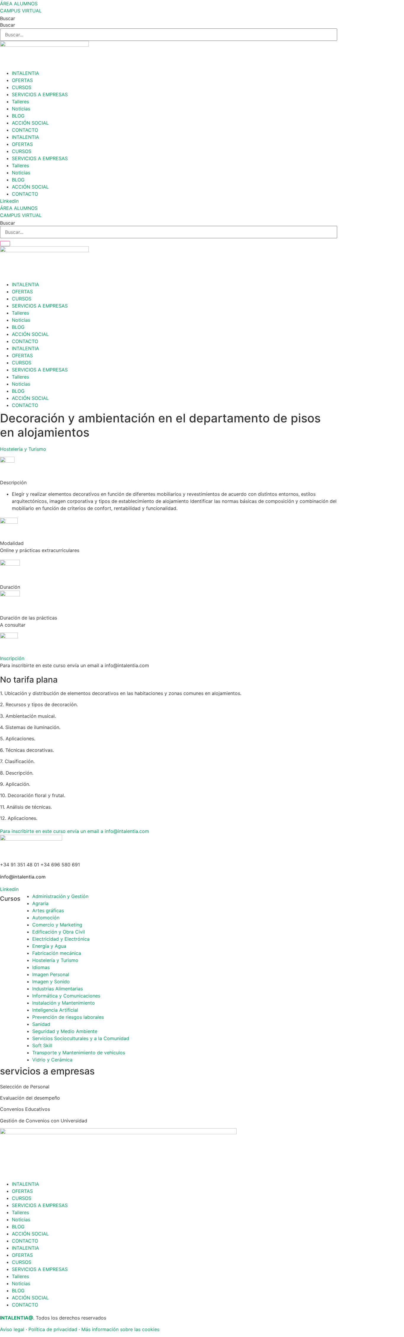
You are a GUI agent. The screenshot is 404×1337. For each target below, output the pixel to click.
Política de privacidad (52, 1329)
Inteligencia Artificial (55, 1010)
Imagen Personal (50, 974)
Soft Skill (42, 1045)
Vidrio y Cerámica (52, 1060)
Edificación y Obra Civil (58, 932)
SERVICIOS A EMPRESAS (40, 94)
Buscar (7, 18)
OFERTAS (22, 80)
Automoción (45, 918)
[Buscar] (5, 243)
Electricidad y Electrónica (61, 939)
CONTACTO (25, 130)
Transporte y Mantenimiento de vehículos (78, 1053)
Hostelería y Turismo (23, 449)
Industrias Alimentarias (57, 989)
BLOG (18, 116)
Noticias (21, 109)
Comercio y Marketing (57, 925)
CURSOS (21, 87)
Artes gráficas (48, 910)
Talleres (20, 101)
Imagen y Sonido (51, 981)
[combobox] (168, 232)
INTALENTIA (25, 73)
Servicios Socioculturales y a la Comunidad (80, 1038)
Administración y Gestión (60, 896)
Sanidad (41, 1024)
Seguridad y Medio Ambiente (64, 1031)
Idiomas (41, 967)
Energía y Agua (49, 946)
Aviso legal (12, 1329)
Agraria (40, 903)
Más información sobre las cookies (120, 1329)
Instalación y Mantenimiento (63, 1003)
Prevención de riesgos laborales (68, 1017)
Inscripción (12, 658)
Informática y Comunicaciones (66, 996)
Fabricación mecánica (56, 953)
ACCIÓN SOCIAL (30, 123)
